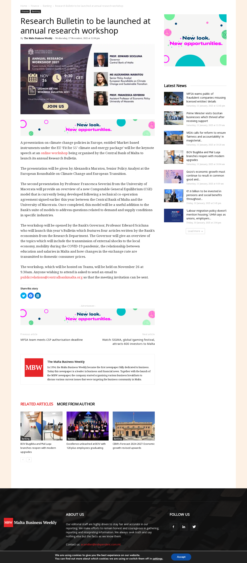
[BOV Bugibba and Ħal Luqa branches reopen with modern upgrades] (41, 426)
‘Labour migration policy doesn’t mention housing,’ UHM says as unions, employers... (206, 214)
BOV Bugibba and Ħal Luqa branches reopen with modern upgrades (38, 448)
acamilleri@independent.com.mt (101, 544)
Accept (181, 557)
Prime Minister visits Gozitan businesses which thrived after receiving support (205, 117)
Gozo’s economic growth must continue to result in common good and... (205, 175)
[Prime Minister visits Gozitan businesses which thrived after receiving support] (173, 118)
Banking (47, 6)
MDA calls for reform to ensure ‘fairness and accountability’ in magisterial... (206, 136)
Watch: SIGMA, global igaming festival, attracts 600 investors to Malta (128, 342)
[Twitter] (194, 527)
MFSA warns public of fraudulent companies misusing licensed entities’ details (206, 97)
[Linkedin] (184, 527)
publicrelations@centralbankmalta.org (51, 277)
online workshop (54, 153)
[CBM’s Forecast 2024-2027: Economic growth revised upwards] (134, 426)
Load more (194, 231)
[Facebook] (173, 527)
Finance (35, 6)
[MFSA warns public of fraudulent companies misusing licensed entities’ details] (173, 98)
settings (157, 558)
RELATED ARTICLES (36, 404)
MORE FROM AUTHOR (76, 404)
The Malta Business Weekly (38, 38)
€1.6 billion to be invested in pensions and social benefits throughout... (204, 195)
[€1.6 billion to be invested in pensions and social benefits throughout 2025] (173, 196)
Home (23, 6)
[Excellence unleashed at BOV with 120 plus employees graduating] (88, 426)
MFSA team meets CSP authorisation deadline (51, 340)
